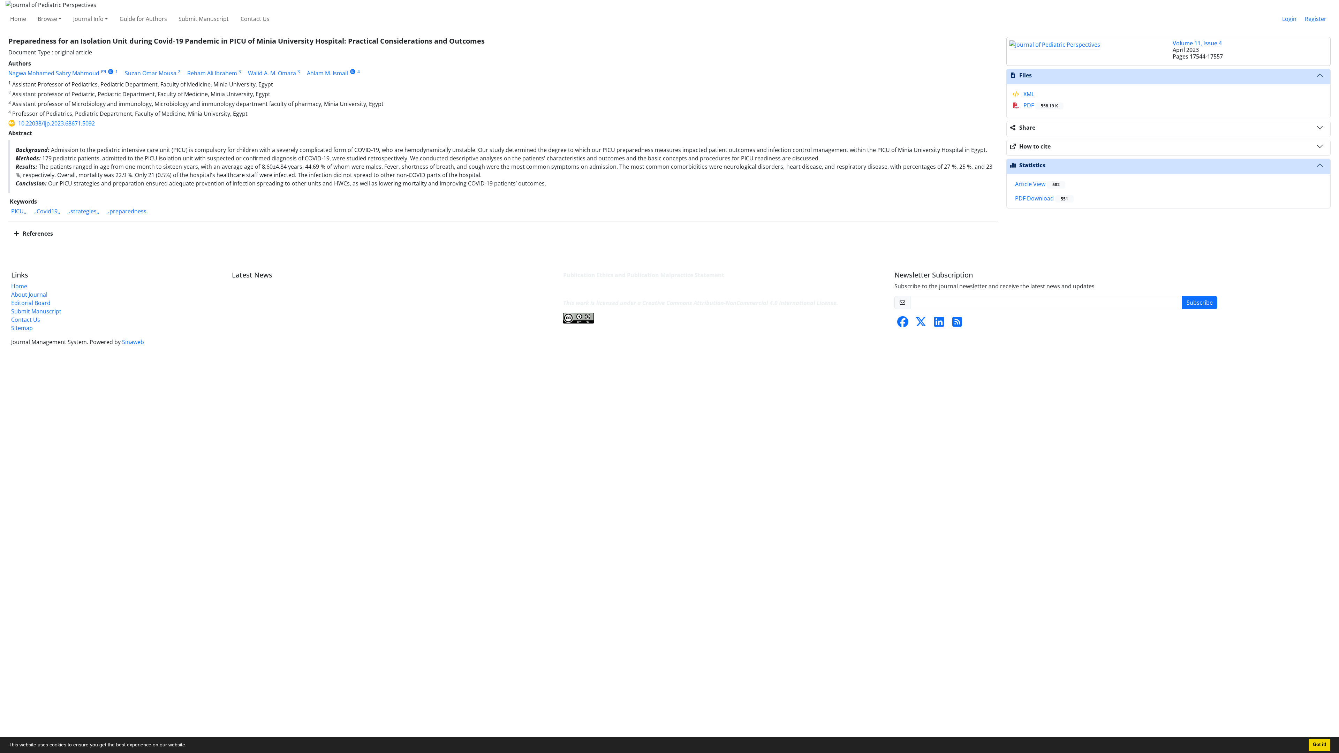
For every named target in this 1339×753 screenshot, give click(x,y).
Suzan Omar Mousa (150, 73)
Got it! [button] (1319, 744)
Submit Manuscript (204, 19)
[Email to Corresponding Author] (103, 72)
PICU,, (19, 211)
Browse (47, 19)
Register (1315, 19)
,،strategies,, (83, 211)
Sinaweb (133, 342)
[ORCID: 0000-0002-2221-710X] (110, 72)
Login (1289, 19)
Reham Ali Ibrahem (212, 73)
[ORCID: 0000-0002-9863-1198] (352, 72)
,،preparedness (126, 211)
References (37, 233)
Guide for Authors (143, 19)
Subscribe (1200, 302)
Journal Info (88, 19)
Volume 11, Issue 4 (1197, 43)
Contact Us (255, 19)
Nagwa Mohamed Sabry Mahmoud (53, 73)
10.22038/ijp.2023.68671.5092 (56, 123)
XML (1028, 94)
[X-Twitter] (921, 324)
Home (18, 19)
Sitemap (22, 328)
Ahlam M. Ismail (327, 73)
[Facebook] (902, 324)
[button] (189, 746)
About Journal (29, 294)
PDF (1040, 105)
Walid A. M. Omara (272, 73)
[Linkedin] (939, 324)
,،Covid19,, (46, 211)
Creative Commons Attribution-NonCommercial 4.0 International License (739, 303)
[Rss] (957, 324)
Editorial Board (31, 303)
